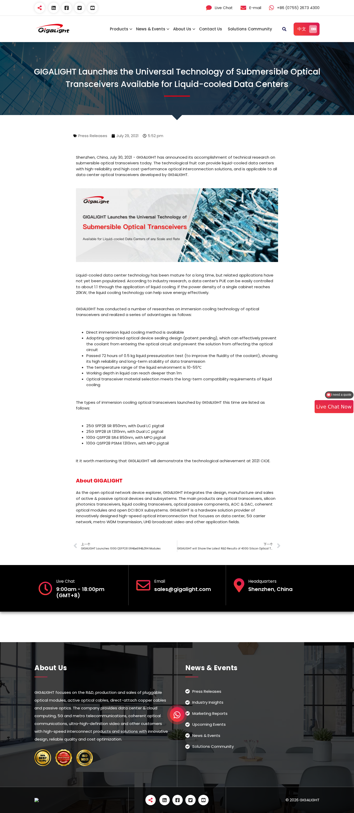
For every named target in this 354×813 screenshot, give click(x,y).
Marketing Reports (210, 713)
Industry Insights (207, 702)
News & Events (150, 29)
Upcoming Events (209, 724)
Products (119, 29)
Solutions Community (250, 29)
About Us (182, 29)
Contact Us (210, 29)
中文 (302, 29)
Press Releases (92, 135)
